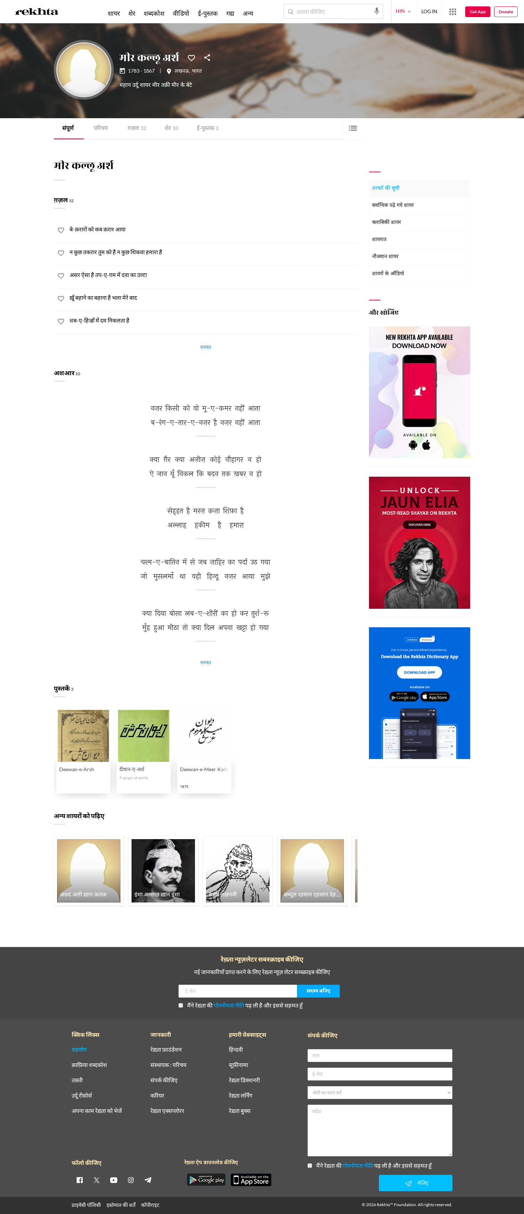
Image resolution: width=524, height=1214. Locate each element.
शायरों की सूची (386, 188)
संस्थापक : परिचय (168, 1065)
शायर (114, 13)
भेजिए (422, 1183)
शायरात (379, 239)
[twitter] (96, 1180)
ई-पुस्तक (208, 129)
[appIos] (251, 1179)
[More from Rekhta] (452, 12)
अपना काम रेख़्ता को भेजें (97, 1111)
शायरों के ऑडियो (388, 274)
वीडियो (181, 13)
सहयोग (79, 1050)
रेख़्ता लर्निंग (240, 1096)
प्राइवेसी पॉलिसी (86, 1205)
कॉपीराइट (150, 1205)
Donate (506, 11)
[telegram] (148, 1180)
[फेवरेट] (191, 57)
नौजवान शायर (385, 256)
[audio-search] (377, 11)
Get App (478, 11)
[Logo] (37, 13)
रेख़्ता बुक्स (240, 1111)
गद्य (230, 13)
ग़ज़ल (137, 129)
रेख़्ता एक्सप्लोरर (167, 1111)
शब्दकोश (154, 13)
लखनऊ (182, 71)
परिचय (101, 129)
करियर (157, 1096)
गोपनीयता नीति (229, 1005)
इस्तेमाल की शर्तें (121, 1205)
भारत (197, 71)
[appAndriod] (206, 1179)
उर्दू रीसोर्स (82, 1096)
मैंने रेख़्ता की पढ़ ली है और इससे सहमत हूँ (245, 1005)
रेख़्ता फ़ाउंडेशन (166, 1050)
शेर (171, 129)
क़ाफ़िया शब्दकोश (89, 1065)
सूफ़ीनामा (238, 1065)
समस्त (205, 348)
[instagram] (131, 1180)
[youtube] (113, 1180)
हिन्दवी (236, 1050)
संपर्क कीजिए (164, 1080)
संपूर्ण (68, 129)
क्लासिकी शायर (386, 222)
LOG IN (429, 11)
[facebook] (79, 1180)
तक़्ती (77, 1080)
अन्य (248, 13)
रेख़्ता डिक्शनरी (244, 1080)
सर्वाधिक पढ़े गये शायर (393, 205)
